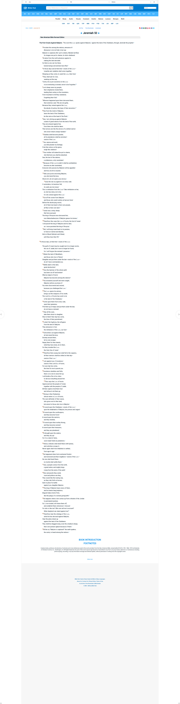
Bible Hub (90, 559)
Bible (27, 28)
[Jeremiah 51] (177, 319)
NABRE (30, 28)
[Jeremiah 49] (2, 319)
